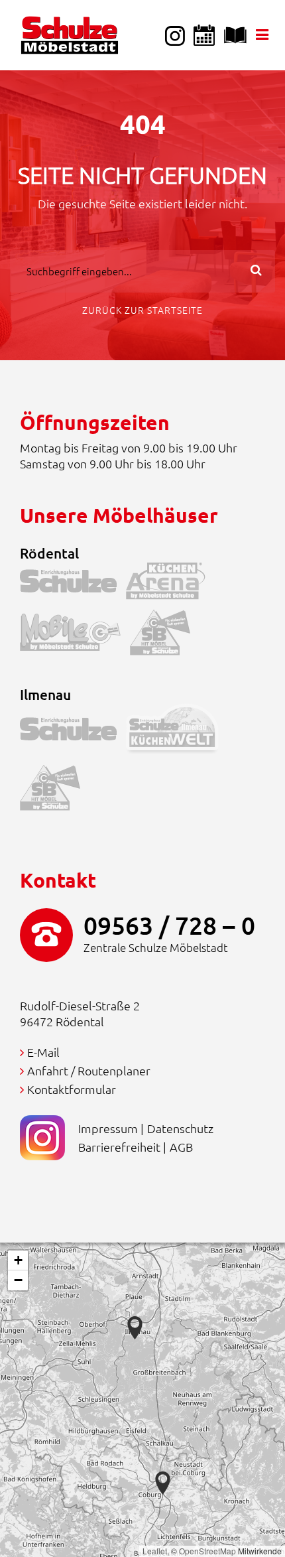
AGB (181, 1146)
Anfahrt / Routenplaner (88, 1070)
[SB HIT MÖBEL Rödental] (165, 635)
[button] (162, 1483)
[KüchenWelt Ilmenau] (177, 732)
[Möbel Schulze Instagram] (175, 35)
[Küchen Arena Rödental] (170, 584)
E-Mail (43, 1051)
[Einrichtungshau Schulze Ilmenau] (73, 732)
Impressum (108, 1128)
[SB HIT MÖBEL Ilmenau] (54, 790)
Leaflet (154, 1550)
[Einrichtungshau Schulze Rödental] (73, 584)
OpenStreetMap (207, 1550)
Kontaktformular (71, 1089)
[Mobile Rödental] (75, 635)
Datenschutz (180, 1128)
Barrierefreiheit (119, 1146)
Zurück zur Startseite (142, 309)
